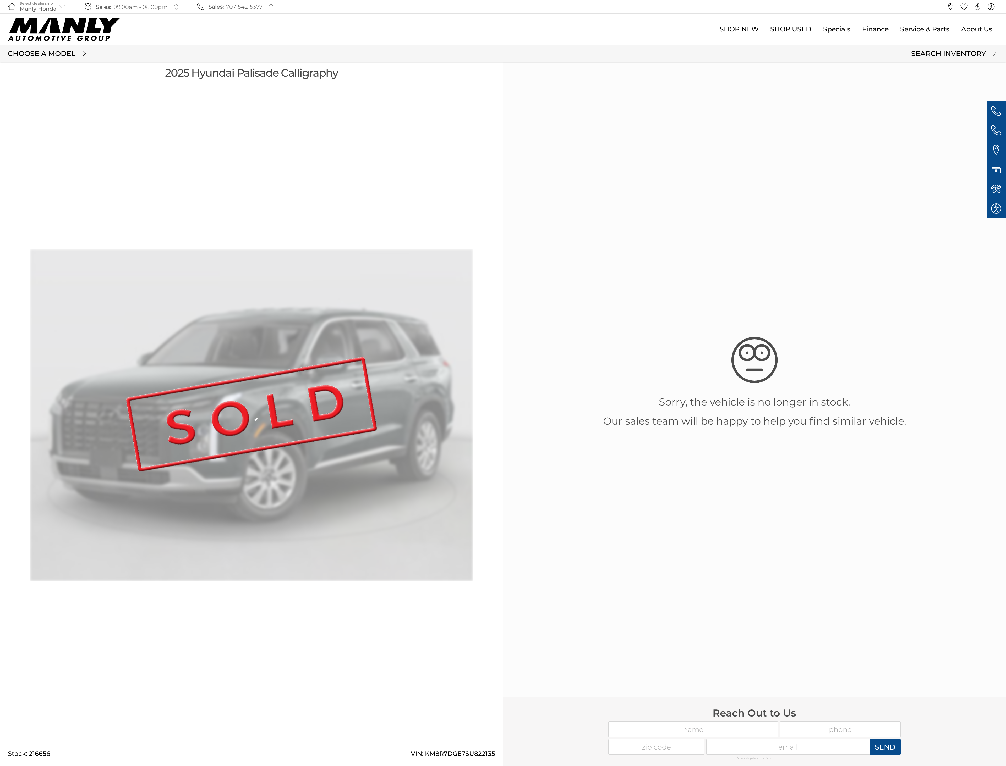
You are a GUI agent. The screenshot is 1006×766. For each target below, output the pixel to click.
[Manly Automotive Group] (64, 29)
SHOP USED (790, 29)
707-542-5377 (244, 6)
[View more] (176, 7)
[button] (950, 7)
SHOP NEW (739, 29)
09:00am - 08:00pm (140, 7)
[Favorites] (964, 7)
